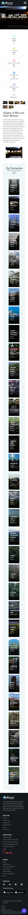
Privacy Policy (6, 869)
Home (4, 818)
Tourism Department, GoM (10, 844)
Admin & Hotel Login (8, 873)
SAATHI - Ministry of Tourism (10, 842)
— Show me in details (13, 650)
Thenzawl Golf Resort (9, 846)
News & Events (7, 871)
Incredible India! (7, 837)
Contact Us (6, 829)
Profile (4, 862)
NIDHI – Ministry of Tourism (10, 839)
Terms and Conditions (9, 866)
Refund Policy (6, 864)
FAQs (4, 876)
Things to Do (6, 822)
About (4, 827)
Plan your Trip (6, 825)
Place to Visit (6, 820)
